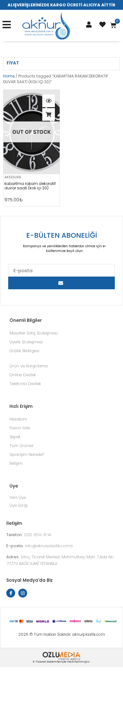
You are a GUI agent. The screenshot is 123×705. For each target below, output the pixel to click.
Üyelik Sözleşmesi (26, 342)
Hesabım (18, 419)
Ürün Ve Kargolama (28, 366)
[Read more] (48, 114)
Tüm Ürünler (21, 446)
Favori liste (19, 428)
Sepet (14, 437)
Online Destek (22, 375)
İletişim (16, 463)
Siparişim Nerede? (26, 454)
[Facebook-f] (10, 593)
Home (9, 76)
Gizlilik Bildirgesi (24, 351)
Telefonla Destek (25, 384)
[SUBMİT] (61, 283)
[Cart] (113, 25)
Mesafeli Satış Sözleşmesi (33, 333)
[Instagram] (22, 593)
